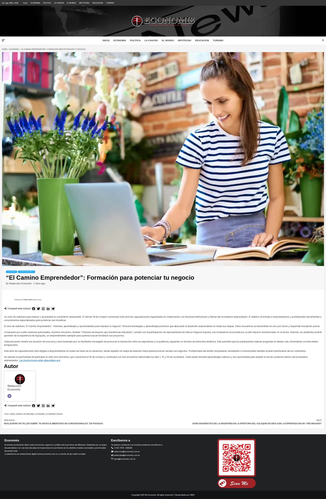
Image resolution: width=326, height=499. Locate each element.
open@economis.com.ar (124, 459)
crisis (12, 414)
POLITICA (47, 3)
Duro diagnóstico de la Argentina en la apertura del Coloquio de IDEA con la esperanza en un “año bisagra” (257, 422)
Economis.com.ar (54, 414)
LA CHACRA (59, 3)
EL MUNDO (71, 3)
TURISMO (110, 3)
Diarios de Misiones (25, 414)
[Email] (9, 396)
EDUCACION (98, 3)
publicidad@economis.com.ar (126, 455)
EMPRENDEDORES (26, 272)
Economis (40, 414)
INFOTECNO (84, 3)
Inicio (25, 3)
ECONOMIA (35, 3)
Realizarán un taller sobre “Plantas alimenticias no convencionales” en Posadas (53, 422)
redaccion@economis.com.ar (126, 451)
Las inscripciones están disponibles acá (39, 360)
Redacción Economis (20, 283)
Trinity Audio (27, 300)
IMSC (192, 495)
